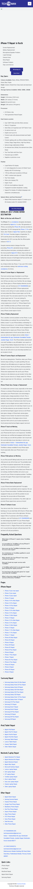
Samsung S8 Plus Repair (12, 717)
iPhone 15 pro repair (10, 593)
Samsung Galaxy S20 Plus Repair (14, 692)
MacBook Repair (6, 871)
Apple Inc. (13, 224)
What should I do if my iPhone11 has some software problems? (15, 558)
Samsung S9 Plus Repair (12, 712)
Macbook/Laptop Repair (10, 753)
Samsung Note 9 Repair (11, 707)
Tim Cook (6, 234)
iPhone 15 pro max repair (12, 591)
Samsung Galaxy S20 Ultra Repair (14, 689)
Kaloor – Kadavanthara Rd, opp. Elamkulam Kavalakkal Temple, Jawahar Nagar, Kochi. (16, 337)
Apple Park (16, 232)
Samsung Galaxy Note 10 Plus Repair (15, 697)
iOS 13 (9, 241)
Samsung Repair (7, 678)
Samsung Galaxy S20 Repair (13, 694)
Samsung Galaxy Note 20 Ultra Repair (15, 682)
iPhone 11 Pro (25, 229)
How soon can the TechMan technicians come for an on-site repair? (16, 549)
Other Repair (5, 793)
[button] (16, 540)
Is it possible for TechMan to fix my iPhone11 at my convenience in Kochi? (16, 544)
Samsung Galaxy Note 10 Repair (14, 699)
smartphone (15, 222)
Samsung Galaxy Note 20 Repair (14, 687)
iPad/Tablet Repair (8, 725)
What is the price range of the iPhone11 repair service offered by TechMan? (16, 577)
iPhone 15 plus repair (11, 595)
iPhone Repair (6, 586)
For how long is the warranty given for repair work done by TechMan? (15, 572)
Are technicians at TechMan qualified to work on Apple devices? (16, 553)
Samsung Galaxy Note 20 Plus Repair (15, 684)
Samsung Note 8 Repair (11, 709)
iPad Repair (5, 868)
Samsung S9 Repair (10, 714)
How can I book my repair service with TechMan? (13, 563)
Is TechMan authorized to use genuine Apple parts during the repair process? (16, 567)
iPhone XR (17, 227)
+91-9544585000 (23, 286)
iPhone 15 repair (9, 598)
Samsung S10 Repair (10, 704)
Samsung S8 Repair (10, 719)
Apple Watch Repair (7, 874)
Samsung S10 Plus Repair (12, 702)
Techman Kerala (21, 884)
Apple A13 (14, 253)
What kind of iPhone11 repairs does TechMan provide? (16, 539)
